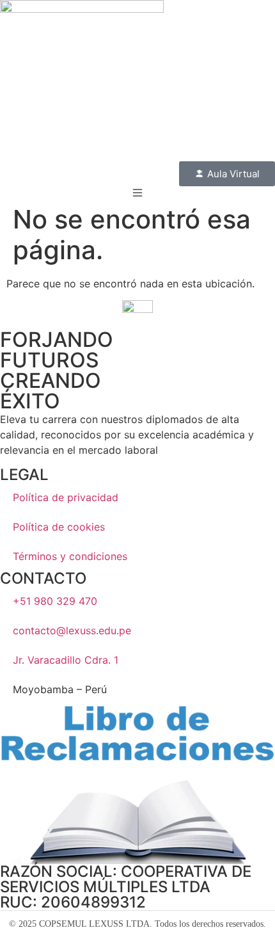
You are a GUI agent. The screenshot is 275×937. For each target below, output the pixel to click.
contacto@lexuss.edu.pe (72, 630)
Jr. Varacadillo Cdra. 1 (65, 659)
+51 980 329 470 (55, 601)
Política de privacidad (65, 497)
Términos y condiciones (70, 556)
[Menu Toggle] (137, 192)
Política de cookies (59, 526)
